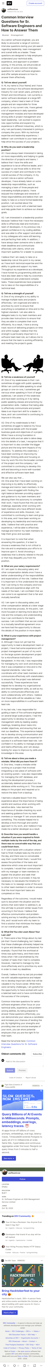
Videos (36, 1331)
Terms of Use (37, 1348)
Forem (13, 1351)
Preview (22, 1070)
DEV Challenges (18, 1331)
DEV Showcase (14, 1341)
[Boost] (35, 1365)
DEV (13, 1354)
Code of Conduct (15, 1078)
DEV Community (22, 1216)
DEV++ (28, 1331)
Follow (22, 1179)
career (5, 35)
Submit (10, 1070)
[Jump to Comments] (16, 1365)
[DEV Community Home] (9, 3)
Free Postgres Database (15, 1345)
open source (25, 1351)
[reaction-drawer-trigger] (6, 1365)
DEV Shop (30, 1345)
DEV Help (31, 1335)
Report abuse (31, 1078)
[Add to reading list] (26, 1365)
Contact (32, 1341)
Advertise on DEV (12, 1338)
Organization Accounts (29, 1338)
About (24, 1341)
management (17, 35)
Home (7, 1331)
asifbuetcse (12, 9)
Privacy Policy (24, 1348)
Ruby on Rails (23, 1356)
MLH (37, 1345)
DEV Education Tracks (17, 1335)
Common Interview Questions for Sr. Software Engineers (19, 1044)
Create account (35, 3)
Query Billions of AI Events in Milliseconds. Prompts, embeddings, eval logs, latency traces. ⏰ (22, 1120)
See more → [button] (9, 1158)
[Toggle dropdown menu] (42, 1086)
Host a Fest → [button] (10, 1312)
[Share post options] (41, 1365)
